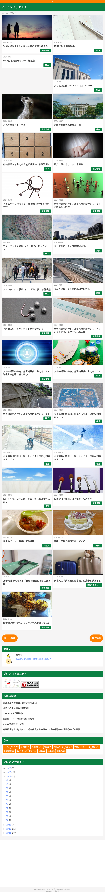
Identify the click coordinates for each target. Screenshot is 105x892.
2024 (9, 776)
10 (7, 784)
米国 (40, 751)
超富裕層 (96, 336)
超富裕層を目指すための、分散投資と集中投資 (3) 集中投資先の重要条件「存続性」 (42, 729)
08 (7, 792)
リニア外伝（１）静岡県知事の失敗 (72, 289)
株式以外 (57, 747)
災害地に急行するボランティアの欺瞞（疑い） (26, 623)
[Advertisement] (52, 863)
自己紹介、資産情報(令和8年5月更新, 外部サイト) (34, 659)
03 (7, 812)
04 (7, 808)
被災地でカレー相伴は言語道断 (18, 541)
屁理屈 (46, 546)
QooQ (57, 891)
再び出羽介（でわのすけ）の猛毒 (19, 719)
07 (7, 796)
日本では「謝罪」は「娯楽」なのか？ (73, 499)
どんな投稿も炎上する (14, 125)
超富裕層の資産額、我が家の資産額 (20, 703)
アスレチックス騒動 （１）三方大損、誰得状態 (27, 289)
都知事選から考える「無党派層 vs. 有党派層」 (26, 164)
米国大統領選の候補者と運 (67, 125)
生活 (94, 747)
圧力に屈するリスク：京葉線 (68, 164)
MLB (98, 51)
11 (7, 780)
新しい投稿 (9, 638)
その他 (23, 747)
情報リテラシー (93, 585)
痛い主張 (20, 751)
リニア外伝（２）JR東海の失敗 (70, 246)
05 (7, 804)
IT (4, 747)
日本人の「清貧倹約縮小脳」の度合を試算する (77, 580)
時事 (98, 129)
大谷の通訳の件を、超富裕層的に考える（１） (26, 414)
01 (7, 820)
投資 (98, 251)
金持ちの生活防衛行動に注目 (16, 708)
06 (7, 800)
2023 (9, 825)
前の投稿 (96, 638)
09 (7, 788)
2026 (9, 768)
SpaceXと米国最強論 (13, 713)
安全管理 (45, 51)
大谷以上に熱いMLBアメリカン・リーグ (74, 85)
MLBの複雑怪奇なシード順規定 (19, 61)
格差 (98, 421)
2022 (9, 829)
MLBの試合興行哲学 (64, 46)
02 (7, 816)
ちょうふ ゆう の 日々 (14, 7)
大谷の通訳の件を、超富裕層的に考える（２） (77, 371)
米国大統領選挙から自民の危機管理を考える (25, 46)
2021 (9, 833)
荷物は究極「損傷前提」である (69, 541)
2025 (9, 772)
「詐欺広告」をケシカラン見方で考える (23, 329)
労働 (49, 751)
